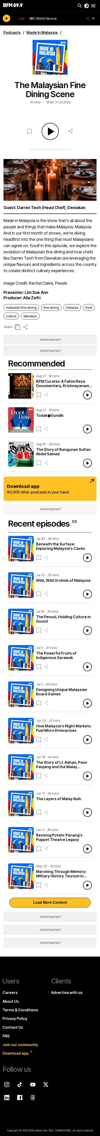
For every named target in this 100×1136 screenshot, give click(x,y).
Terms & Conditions (20, 1010)
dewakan (30, 316)
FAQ (6, 1036)
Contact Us (13, 1027)
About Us (11, 1001)
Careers (10, 992)
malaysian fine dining (21, 307)
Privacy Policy (15, 1018)
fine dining (51, 307)
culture (11, 316)
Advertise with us (67, 992)
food (88, 307)
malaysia (72, 307)
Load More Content (50, 902)
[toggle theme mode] (86, 6)
